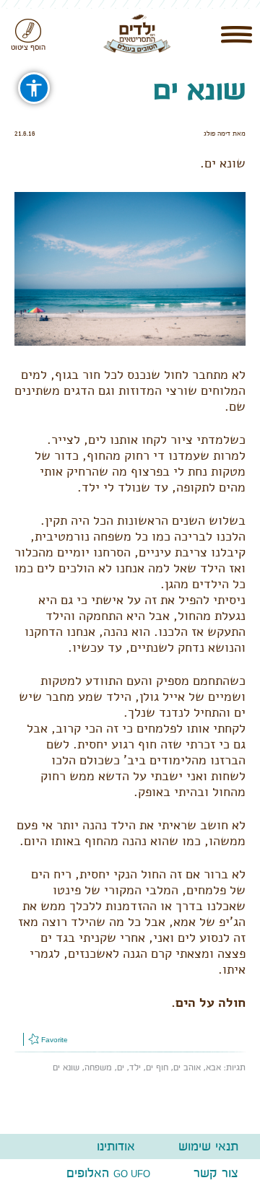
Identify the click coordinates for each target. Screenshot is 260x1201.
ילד (135, 1067)
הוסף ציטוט (28, 47)
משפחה (98, 1067)
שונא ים (66, 1067)
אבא (213, 1067)
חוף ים (157, 1067)
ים (120, 1067)
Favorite (53, 1040)
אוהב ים (187, 1067)
